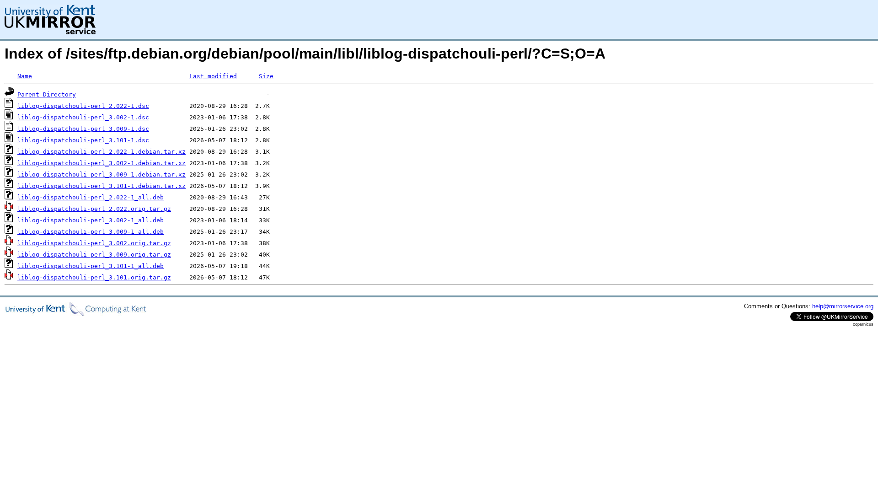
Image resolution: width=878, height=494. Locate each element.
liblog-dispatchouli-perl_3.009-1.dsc (83, 128)
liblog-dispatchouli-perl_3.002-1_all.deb (90, 220)
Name (24, 76)
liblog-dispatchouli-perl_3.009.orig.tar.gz (94, 254)
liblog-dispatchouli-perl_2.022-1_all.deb (90, 197)
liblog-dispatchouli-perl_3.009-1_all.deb (90, 231)
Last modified (213, 76)
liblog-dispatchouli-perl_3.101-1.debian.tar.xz (101, 186)
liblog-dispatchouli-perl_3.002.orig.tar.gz (94, 243)
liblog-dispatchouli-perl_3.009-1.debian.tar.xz (101, 174)
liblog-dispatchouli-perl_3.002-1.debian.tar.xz (101, 163)
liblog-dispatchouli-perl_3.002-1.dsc (83, 117)
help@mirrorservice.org (842, 306)
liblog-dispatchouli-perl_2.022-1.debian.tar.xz (101, 151)
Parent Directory (46, 94)
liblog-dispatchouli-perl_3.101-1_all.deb (90, 266)
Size (266, 76)
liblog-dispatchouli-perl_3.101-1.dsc (83, 140)
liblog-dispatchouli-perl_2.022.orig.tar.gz (94, 208)
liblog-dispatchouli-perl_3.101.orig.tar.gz (94, 277)
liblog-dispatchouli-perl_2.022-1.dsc (83, 105)
